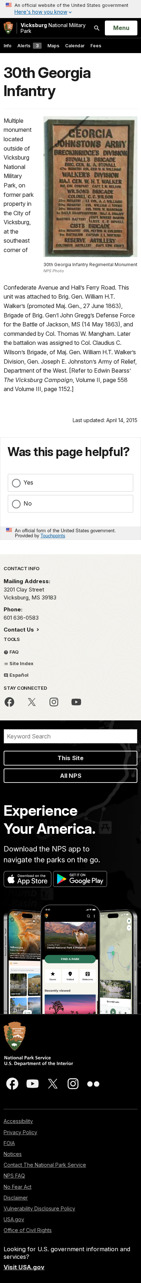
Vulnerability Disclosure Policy (39, 1208)
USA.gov (14, 1219)
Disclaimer (16, 1198)
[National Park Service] (8, 28)
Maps (53, 45)
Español (18, 675)
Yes (28, 482)
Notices (13, 1154)
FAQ (13, 652)
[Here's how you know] (70, 9)
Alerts (28, 45)
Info (8, 45)
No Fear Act (17, 1187)
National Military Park (53, 28)
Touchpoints (52, 535)
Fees (95, 45)
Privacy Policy (20, 1132)
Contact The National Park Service (45, 1165)
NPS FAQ (14, 1176)
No (28, 503)
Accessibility (18, 1121)
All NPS (70, 775)
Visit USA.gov (24, 1267)
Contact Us (19, 629)
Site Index (21, 663)
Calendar (75, 45)
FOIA (9, 1143)
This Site (70, 758)
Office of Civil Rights (28, 1230)
